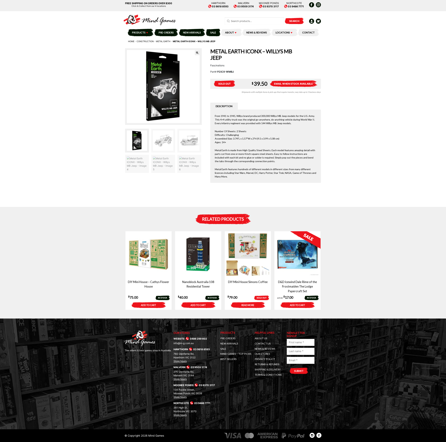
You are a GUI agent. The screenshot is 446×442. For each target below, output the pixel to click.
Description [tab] (224, 106)
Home (131, 41)
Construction (145, 41)
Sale (213, 32)
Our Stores (262, 353)
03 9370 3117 (270, 6)
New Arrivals (192, 32)
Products (138, 32)
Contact (308, 32)
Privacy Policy (265, 359)
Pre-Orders (166, 32)
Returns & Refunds (267, 364)
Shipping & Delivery (268, 369)
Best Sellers (228, 359)
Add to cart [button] (148, 305)
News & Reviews (256, 32)
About (229, 32)
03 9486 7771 (295, 6)
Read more (247, 305)
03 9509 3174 (245, 6)
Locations (283, 32)
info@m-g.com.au (184, 343)
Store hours (180, 361)
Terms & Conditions (268, 374)
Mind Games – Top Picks (235, 353)
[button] (197, 52)
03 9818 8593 (219, 6)
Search (294, 21)
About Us (261, 338)
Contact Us (263, 343)
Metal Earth (163, 41)
